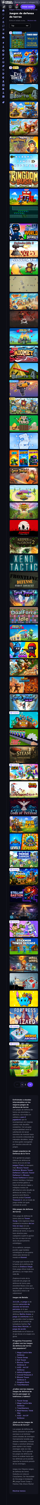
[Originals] (3, 30)
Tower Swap (22, 1357)
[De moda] (3, 22)
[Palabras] (3, 85)
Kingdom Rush (23, 1382)
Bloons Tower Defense (21, 1169)
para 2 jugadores (19, 1118)
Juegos (11, 10)
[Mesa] (3, 81)
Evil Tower (21, 1360)
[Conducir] (3, 62)
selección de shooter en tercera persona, (21, 1306)
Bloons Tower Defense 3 (23, 1378)
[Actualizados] (3, 26)
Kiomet (24, 1257)
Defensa (19, 10)
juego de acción (19, 1329)
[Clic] (3, 58)
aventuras (24, 1316)
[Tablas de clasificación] (3, 37)
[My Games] (10, 7)
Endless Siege (26, 1266)
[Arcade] (3, 47)
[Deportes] (3, 66)
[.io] (3, 77)
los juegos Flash (21, 1164)
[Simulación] (3, 93)
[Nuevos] (3, 18)
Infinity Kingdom (24, 1372)
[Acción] (3, 43)
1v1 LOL (16, 1302)
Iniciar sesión (28, 7)
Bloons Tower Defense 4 (21, 1176)
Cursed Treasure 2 (21, 1198)
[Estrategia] (3, 74)
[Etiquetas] (3, 102)
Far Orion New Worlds (21, 1325)
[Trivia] (3, 97)
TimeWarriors (23, 1385)
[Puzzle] (3, 89)
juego (25, 1302)
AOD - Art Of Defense (22, 1368)
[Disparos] (3, 70)
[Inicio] (3, 10)
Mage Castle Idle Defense (24, 1353)
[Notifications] (16, 7)
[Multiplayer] (3, 33)
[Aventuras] (3, 51)
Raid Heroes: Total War (25, 1411)
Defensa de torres (30, 10)
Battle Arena (25, 1314)
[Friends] (4, 7)
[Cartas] (3, 54)
